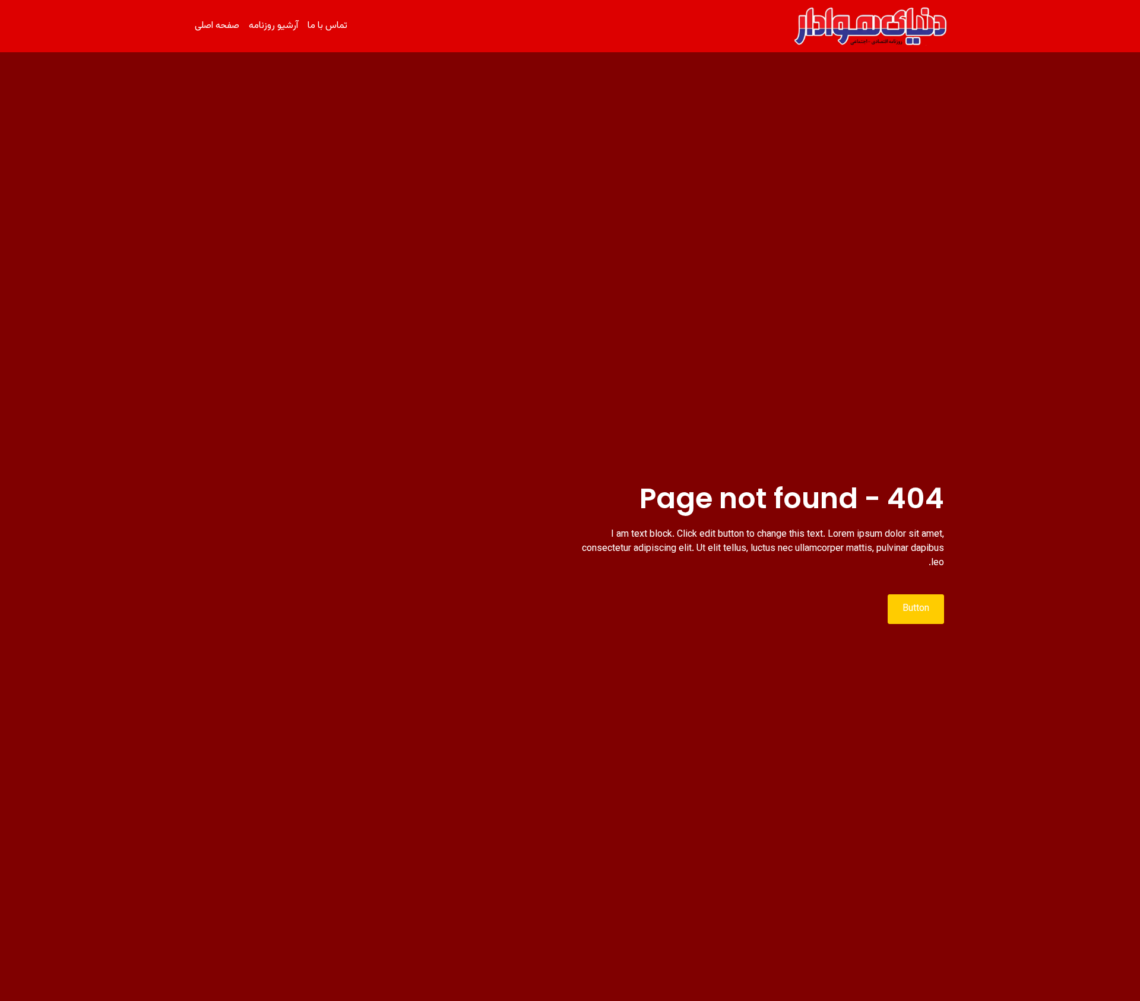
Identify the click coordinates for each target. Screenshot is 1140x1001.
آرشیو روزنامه (273, 25)
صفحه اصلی (217, 25)
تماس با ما (327, 25)
